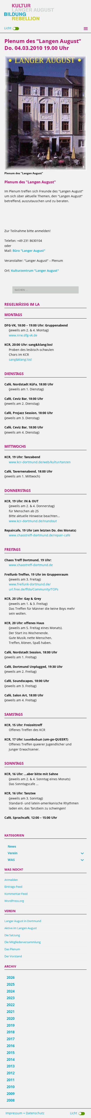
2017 (11, 1038)
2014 (11, 1059)
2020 (11, 1018)
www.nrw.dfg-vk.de (23, 335)
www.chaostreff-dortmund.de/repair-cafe (39, 535)
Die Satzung (12, 935)
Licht (7, 28)
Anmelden (11, 880)
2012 (11, 1073)
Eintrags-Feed (13, 887)
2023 (11, 997)
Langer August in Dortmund (22, 921)
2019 (11, 1025)
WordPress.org (14, 901)
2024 (11, 991)
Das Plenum (12, 949)
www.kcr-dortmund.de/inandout (33, 521)
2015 (11, 1052)
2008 (11, 1100)
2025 (11, 984)
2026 (11, 977)
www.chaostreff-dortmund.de (31, 565)
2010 (11, 1086)
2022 (11, 1004)
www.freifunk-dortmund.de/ (30, 584)
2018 (11, 1032)
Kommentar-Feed (16, 894)
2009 (11, 1093)
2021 (11, 1011)
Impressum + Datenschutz (25, 1113)
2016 (11, 1045)
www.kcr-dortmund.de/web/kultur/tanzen (40, 462)
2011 (11, 1079)
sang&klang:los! (20, 359)
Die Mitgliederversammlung (22, 942)
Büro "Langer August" (29, 250)
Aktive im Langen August (20, 928)
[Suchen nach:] (46, 290)
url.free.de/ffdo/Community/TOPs (33, 589)
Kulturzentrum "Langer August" (35, 270)
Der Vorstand (13, 956)
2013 (11, 1066)
